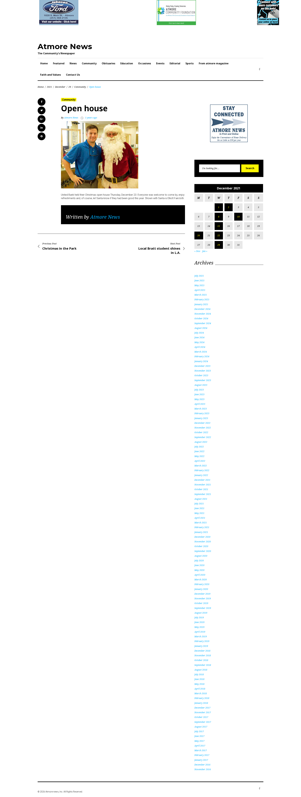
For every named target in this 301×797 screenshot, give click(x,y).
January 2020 (201, 589)
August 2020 (200, 555)
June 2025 (199, 280)
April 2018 (199, 688)
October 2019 (201, 603)
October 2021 (201, 489)
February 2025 (201, 299)
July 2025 (199, 275)
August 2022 (200, 441)
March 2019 (200, 636)
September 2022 (202, 437)
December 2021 (202, 479)
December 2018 (202, 650)
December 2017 (202, 707)
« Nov (197, 251)
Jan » (204, 251)
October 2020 (201, 546)
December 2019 (202, 593)
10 (238, 216)
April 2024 (199, 346)
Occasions (144, 63)
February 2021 (201, 527)
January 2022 (201, 475)
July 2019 (199, 617)
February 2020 (201, 584)
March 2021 (200, 522)
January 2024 (201, 361)
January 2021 (201, 532)
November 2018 (202, 655)
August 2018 (200, 669)
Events (160, 63)
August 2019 (200, 612)
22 (218, 235)
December (60, 86)
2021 (49, 86)
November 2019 (202, 598)
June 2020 (199, 565)
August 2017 (200, 726)
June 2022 (199, 451)
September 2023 (202, 380)
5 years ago (91, 117)
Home (44, 63)
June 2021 (199, 508)
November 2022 (202, 427)
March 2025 (200, 294)
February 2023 (201, 413)
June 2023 (199, 394)
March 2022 (200, 465)
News (73, 63)
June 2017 (199, 736)
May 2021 (199, 513)
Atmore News (65, 46)
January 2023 (201, 418)
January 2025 (201, 304)
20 (198, 235)
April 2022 (199, 460)
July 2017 (199, 731)
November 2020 (202, 541)
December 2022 (202, 422)
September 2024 (202, 323)
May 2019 (199, 627)
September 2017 (202, 721)
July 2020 (199, 560)
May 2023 (199, 399)
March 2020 (200, 579)
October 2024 (201, 318)
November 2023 (202, 370)
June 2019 (199, 622)
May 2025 (199, 285)
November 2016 (202, 769)
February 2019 (201, 641)
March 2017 (200, 750)
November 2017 (202, 712)
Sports (189, 63)
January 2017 (201, 759)
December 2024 (202, 309)
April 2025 (199, 290)
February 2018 (201, 698)
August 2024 (200, 327)
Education (126, 63)
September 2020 (202, 551)
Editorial (175, 63)
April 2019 (199, 631)
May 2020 (199, 570)
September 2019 (202, 608)
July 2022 (199, 446)
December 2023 (202, 365)
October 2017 (201, 717)
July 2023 (199, 389)
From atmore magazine (214, 63)
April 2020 (199, 574)
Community (89, 63)
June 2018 (199, 679)
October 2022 (201, 432)
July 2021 (199, 503)
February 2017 (201, 755)
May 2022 (199, 456)
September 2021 (202, 494)
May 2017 (199, 740)
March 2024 (200, 351)
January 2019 (201, 646)
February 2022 (201, 470)
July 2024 (199, 332)
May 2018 (199, 683)
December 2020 (202, 536)
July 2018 (199, 674)
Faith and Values (50, 74)
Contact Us (73, 74)
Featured (58, 63)
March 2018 (200, 693)
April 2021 (199, 517)
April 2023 (199, 403)
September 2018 (202, 664)
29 (70, 86)
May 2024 (199, 342)
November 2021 (202, 484)
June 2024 (199, 337)
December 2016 (202, 764)
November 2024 (202, 313)
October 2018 (201, 660)
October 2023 (201, 375)
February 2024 (201, 356)
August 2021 (200, 498)
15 (218, 226)
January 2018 (201, 702)
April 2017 (199, 745)
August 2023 (200, 384)
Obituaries (108, 63)
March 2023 (200, 408)
